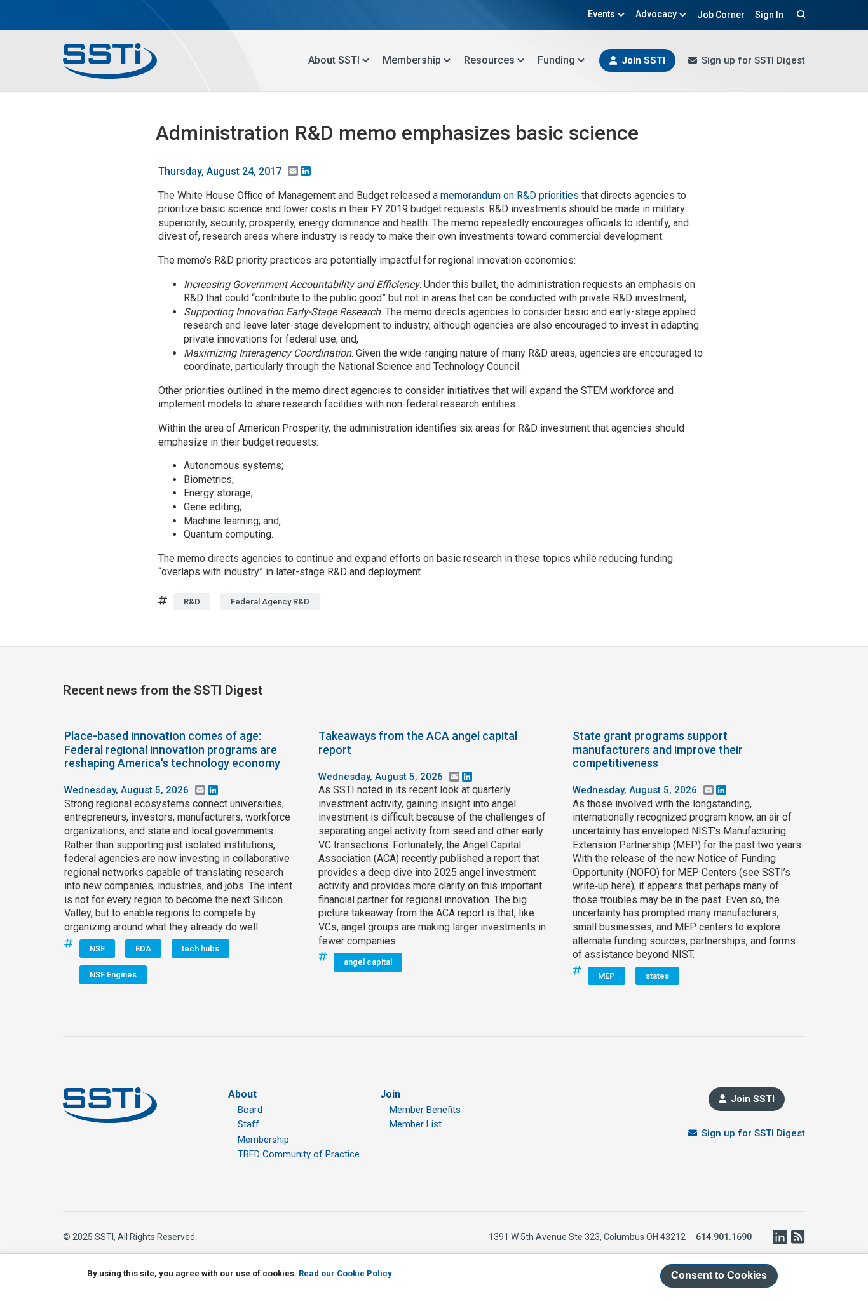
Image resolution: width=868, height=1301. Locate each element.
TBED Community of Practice (299, 1154)
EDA (143, 948)
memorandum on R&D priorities (509, 195)
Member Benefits (425, 1109)
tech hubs (200, 948)
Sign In (769, 15)
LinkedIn (779, 1236)
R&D (192, 601)
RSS (797, 1236)
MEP (606, 976)
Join (390, 1094)
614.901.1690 (724, 1237)
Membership (412, 60)
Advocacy (656, 14)
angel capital (368, 962)
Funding (556, 60)
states (657, 976)
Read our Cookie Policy (345, 1273)
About (242, 1094)
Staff (248, 1124)
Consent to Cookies (719, 1275)
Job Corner (721, 15)
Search (799, 14)
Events (601, 14)
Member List (416, 1124)
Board (250, 1109)
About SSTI (334, 60)
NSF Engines (113, 974)
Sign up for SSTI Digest (753, 60)
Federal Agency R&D (270, 601)
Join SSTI (643, 60)
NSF (97, 948)
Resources (489, 60)
